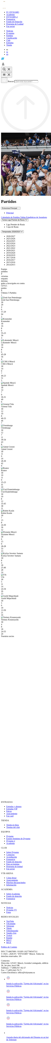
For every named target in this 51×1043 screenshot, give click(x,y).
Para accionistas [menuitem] (12, 864)
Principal (10, 213)
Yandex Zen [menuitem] (11, 933)
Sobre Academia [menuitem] (13, 894)
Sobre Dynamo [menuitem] (12, 852)
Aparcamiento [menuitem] (12, 880)
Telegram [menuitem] (10, 926)
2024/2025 (10, 241)
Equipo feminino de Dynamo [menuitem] (18, 838)
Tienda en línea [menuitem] (12, 825)
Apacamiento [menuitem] (11, 813)
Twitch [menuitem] (9, 935)
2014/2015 (10, 265)
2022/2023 (10, 246)
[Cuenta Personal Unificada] (3, 65)
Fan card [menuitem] (9, 816)
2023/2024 (10, 243)
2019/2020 (10, 253)
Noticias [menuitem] (9, 907)
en (7, 54)
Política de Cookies (9, 947)
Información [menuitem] (11, 885)
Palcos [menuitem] (9, 811)
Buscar (11, 81)
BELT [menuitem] (9, 940)
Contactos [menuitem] (10, 855)
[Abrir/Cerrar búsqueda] (6, 69)
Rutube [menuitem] (9, 938)
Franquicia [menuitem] (10, 859)
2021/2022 (10, 248)
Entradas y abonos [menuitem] (13, 806)
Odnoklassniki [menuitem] (12, 931)
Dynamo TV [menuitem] (11, 910)
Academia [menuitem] (10, 843)
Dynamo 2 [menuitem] (10, 841)
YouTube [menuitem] (10, 921)
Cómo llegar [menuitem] (11, 878)
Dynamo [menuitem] (9, 836)
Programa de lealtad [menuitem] (14, 866)
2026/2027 (10, 236)
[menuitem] (28, 12)
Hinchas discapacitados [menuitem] (16, 882)
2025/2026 (10, 238)
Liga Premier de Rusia (15, 224)
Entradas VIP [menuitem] (11, 809)
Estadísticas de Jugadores (36, 217)
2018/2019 (10, 255)
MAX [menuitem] (8, 942)
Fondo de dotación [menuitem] (14, 862)
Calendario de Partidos (10, 217)
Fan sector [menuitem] (10, 869)
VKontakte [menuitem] (10, 923)
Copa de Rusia (12, 227)
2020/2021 (10, 250)
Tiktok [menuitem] (9, 928)
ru (7, 52)
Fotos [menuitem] (8, 912)
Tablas (23, 217)
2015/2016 (10, 262)
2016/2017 (10, 260)
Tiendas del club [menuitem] (13, 827)
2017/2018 (10, 257)
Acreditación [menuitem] (11, 857)
